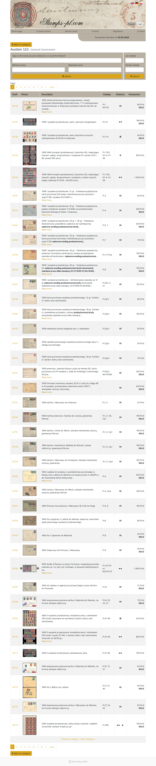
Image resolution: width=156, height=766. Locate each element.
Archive (95, 31)
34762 (15, 506)
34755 (15, 402)
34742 (15, 210)
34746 (15, 269)
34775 (15, 725)
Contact (141, 31)
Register (131, 24)
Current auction (43, 31)
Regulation (118, 31)
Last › (52, 87)
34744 (15, 240)
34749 (15, 314)
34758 (15, 447)
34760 (15, 476)
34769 (15, 618)
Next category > (88, 739)
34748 (15, 299)
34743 (15, 225)
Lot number (130, 56)
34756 (15, 417)
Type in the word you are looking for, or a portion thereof (38, 56)
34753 (15, 373)
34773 (15, 687)
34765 (15, 550)
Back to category (22, 44)
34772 (15, 668)
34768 (15, 601)
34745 (15, 255)
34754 (15, 387)
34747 (15, 284)
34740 (15, 177)
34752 (15, 358)
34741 (15, 195)
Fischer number (132, 65)
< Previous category (69, 739)
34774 (15, 706)
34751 (15, 343)
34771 (15, 653)
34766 (15, 568)
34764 (15, 535)
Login (140, 24)
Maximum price (75, 65)
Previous (21, 568)
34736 (15, 106)
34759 (15, 461)
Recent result (71, 31)
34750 (15, 328)
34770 (15, 637)
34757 (15, 432)
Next (38, 568)
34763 (15, 520)
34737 (15, 122)
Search (67, 76)
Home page (16, 31)
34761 (15, 491)
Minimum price (19, 65)
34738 (15, 136)
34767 (15, 587)
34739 (15, 155)
